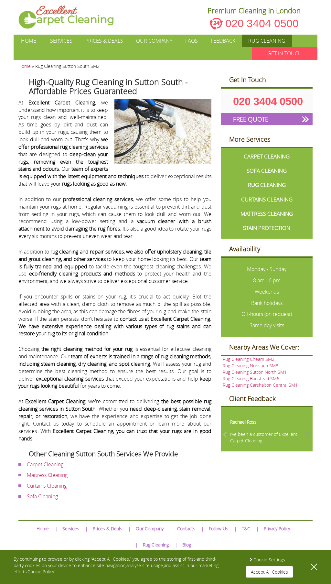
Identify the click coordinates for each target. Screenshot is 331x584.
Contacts (186, 528)
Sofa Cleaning (42, 496)
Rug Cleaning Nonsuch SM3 (250, 365)
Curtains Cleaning (47, 485)
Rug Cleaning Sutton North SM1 (255, 372)
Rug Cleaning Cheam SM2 (248, 359)
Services (61, 40)
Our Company (154, 40)
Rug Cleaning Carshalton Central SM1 (260, 385)
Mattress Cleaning (47, 475)
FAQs (191, 40)
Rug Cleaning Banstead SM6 (251, 378)
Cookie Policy (40, 571)
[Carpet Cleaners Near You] (71, 17)
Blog (186, 545)
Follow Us (218, 528)
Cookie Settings (269, 560)
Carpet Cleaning (45, 464)
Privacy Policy (277, 528)
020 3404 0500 (262, 23)
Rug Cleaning (266, 40)
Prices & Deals (104, 40)
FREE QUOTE (250, 119)
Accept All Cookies (269, 572)
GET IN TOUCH (284, 53)
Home (28, 40)
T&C (246, 528)
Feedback (223, 40)
